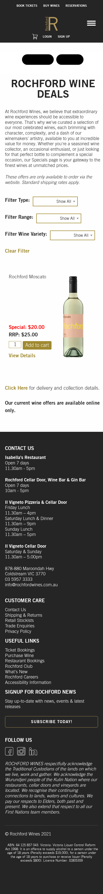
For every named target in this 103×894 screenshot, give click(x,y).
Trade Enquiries (19, 626)
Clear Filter (17, 251)
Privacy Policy (18, 631)
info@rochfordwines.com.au (31, 585)
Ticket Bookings (20, 650)
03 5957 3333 (18, 579)
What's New (16, 672)
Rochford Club (18, 666)
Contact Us (15, 610)
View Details (22, 355)
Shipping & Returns (23, 615)
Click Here (16, 388)
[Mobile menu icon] (91, 23)
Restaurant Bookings (24, 661)
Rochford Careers (21, 677)
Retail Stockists (19, 620)
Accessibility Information (28, 682)
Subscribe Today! (51, 722)
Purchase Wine (19, 656)
